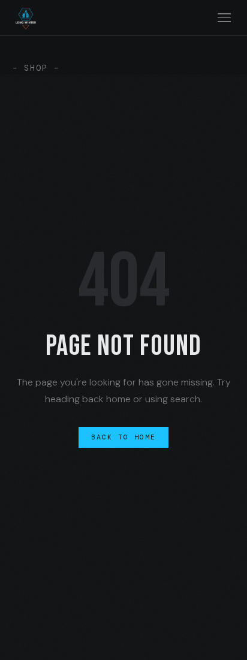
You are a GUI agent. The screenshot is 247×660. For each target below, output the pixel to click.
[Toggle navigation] (224, 18)
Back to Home (123, 437)
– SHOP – (36, 68)
